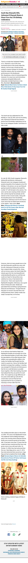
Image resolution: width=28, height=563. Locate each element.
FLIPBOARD (10, 31)
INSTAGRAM (21, 31)
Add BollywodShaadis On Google (10, 7)
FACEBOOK (15, 31)
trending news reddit (14, 554)
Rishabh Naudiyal (5, 28)
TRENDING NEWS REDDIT (19, 33)
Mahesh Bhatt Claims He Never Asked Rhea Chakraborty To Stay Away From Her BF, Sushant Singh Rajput (14, 86)
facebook (17, 550)
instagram (6, 552)
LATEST (3, 4)
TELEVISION (22, 4)
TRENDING (8, 4)
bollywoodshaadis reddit (17, 552)
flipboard (11, 550)
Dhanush (14, 524)
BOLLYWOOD (15, 4)
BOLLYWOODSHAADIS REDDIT (7, 33)
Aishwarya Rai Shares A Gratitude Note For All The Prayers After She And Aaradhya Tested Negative (12, 207)
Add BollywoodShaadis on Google (14, 57)
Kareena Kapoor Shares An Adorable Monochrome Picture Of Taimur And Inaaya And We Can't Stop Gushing (13, 458)
